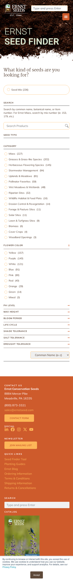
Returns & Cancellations (20, 488)
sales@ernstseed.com (18, 410)
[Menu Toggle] (65, 16)
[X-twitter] (25, 429)
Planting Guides (14, 464)
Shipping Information (18, 483)
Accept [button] (36, 574)
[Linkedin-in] (6, 429)
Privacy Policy (9, 566)
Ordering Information (18, 473)
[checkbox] (37, 90)
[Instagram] (19, 429)
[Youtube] (31, 429)
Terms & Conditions (17, 478)
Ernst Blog (11, 469)
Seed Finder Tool (15, 459)
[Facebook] (13, 429)
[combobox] (49, 8)
